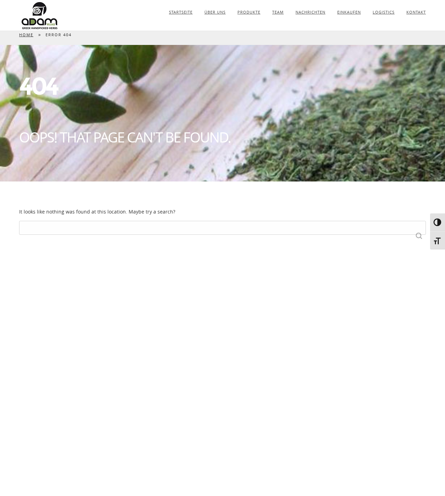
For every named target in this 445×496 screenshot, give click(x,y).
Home (26, 34)
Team (278, 12)
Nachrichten (310, 12)
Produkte (248, 12)
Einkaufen (349, 12)
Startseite (181, 12)
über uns (215, 12)
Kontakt (416, 12)
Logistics (384, 12)
